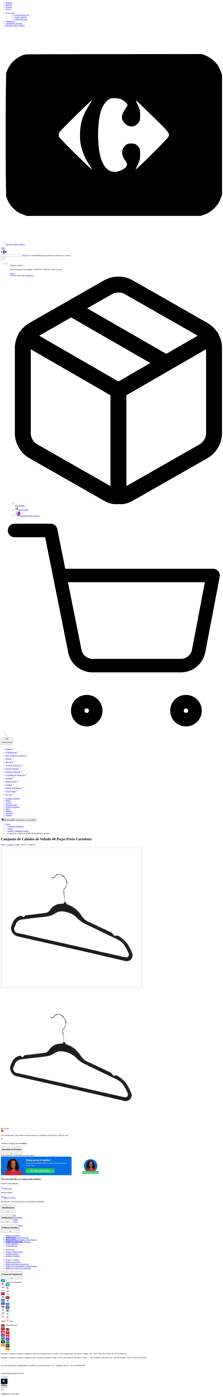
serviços (8, 9)
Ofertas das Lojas (21, 19)
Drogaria (9, 7)
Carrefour (10, 845)
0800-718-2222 (9, 1198)
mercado (9, 5)
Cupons (8, 803)
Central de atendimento (14, 1218)
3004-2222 (8, 1189)
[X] (4, 1378)
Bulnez (8, 801)
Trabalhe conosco (12, 1254)
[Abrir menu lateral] (3, 248)
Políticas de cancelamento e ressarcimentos (21, 1240)
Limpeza (9, 815)
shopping (9, 3)
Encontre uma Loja (22, 15)
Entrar (12, 273)
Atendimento (10, 21)
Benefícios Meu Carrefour (15, 26)
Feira (7, 809)
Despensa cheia (11, 805)
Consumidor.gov (12, 1246)
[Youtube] (7, 1378)
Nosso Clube (23, 510)
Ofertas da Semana (12, 807)
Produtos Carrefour (13, 799)
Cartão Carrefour (12, 1244)
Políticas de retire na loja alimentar (18, 1268)
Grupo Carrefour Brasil (14, 1252)
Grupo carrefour (21, 17)
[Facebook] (2, 1378)
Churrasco (9, 813)
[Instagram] (6, 1378)
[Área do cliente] (6, 263)
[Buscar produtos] (3, 258)
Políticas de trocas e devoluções (17, 1238)
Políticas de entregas (13, 1236)
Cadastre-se (29, 275)
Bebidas (8, 811)
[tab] (71, 918)
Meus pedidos (11, 1240)
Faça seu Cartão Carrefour (15, 244)
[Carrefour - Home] (4, 253)
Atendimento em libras (14, 23)
